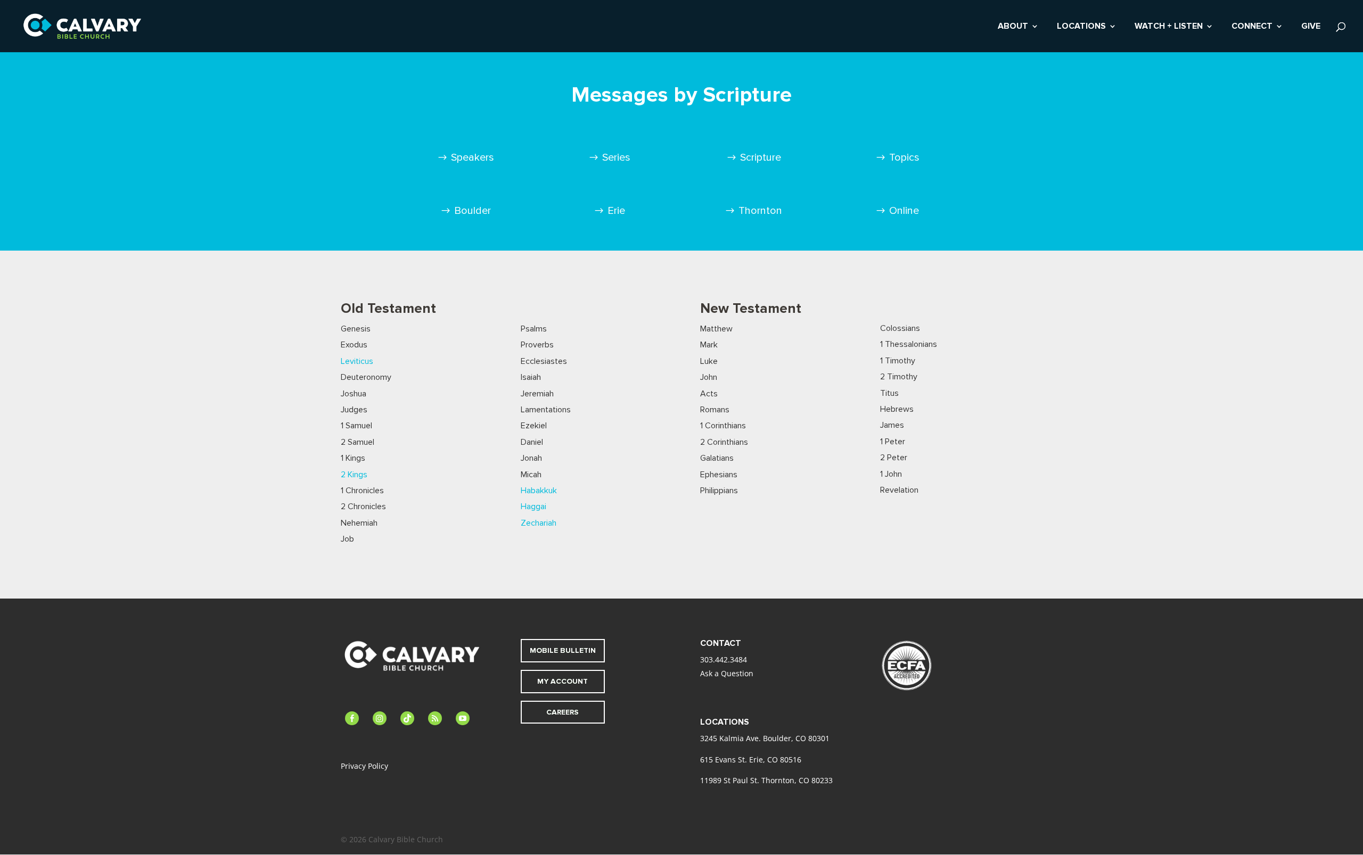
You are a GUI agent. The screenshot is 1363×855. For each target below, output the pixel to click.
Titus (889, 393)
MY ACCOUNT (562, 681)
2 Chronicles (363, 506)
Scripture (760, 157)
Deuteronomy (366, 377)
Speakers (472, 157)
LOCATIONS (1081, 26)
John (708, 377)
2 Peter (893, 457)
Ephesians (718, 474)
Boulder (472, 210)
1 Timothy (897, 360)
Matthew (716, 328)
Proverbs (537, 344)
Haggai (533, 506)
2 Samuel (357, 442)
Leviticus (357, 361)
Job (347, 539)
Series (616, 157)
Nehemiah (359, 523)
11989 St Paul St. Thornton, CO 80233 (766, 780)
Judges (354, 409)
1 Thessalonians (908, 344)
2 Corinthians (724, 442)
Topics (904, 157)
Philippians (719, 490)
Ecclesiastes (544, 361)
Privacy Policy (364, 766)
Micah (531, 474)
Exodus (354, 344)
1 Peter (892, 441)
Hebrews (897, 409)
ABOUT (1013, 26)
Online (904, 210)
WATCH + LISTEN (1169, 26)
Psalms (534, 328)
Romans (714, 409)
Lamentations (546, 409)
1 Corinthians (723, 425)
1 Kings (353, 458)
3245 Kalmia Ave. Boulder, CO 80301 (765, 738)
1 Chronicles (362, 490)
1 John (891, 474)
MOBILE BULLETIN (563, 650)
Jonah (531, 458)
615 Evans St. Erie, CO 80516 (750, 759)
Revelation (899, 490)
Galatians (717, 458)
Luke (709, 361)
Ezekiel (534, 425)
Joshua (353, 393)
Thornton (760, 210)
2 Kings (354, 474)
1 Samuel (356, 425)
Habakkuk (539, 490)
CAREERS (562, 712)
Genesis (356, 328)
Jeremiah (537, 393)
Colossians (900, 328)
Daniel (532, 442)
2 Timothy (898, 376)
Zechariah (538, 523)
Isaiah (531, 377)
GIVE (1310, 26)
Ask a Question (726, 673)
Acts (709, 393)
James (892, 425)
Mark (709, 344)
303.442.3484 (723, 659)
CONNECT (1251, 26)
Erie (616, 210)
